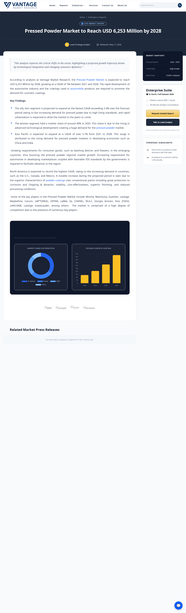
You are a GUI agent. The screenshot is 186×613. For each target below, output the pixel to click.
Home (52, 5)
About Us (122, 5)
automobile (77, 88)
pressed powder (105, 127)
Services (93, 5)
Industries (78, 5)
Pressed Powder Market (90, 79)
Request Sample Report (163, 113)
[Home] (20, 5)
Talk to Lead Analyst (162, 122)
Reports (64, 5)
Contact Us (107, 5)
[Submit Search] (180, 5)
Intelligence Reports (97, 17)
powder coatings (55, 180)
